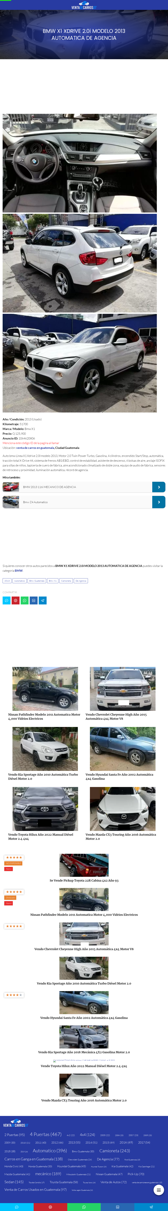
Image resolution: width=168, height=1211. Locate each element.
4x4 (87, 1134)
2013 (7, 580)
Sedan (14, 1181)
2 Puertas (14, 1135)
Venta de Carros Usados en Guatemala (35, 1189)
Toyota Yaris (89, 1182)
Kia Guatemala (122, 1166)
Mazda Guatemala (17, 1174)
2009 (9, 1142)
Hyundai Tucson (98, 1166)
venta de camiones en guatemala (147, 1182)
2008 (147, 1135)
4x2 (71, 1135)
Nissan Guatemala (109, 1174)
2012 (57, 1142)
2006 (119, 1135)
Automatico (19, 580)
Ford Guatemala (132, 1160)
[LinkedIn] (34, 600)
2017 (144, 1142)
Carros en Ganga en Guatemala (33, 1159)
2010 (25, 1142)
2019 (24, 1151)
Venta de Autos (114, 1182)
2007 (133, 1135)
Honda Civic (13, 1166)
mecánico (48, 1173)
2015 (109, 1142)
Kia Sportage (146, 1166)
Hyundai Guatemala (71, 1166)
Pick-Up (136, 1174)
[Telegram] (43, 600)
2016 (126, 1142)
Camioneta (66, 580)
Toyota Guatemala (64, 1182)
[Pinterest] (16, 600)
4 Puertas (46, 1134)
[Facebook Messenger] (6, 600)
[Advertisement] (84, 87)
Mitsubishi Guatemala (78, 1174)
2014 (91, 1142)
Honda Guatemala (40, 1166)
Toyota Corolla (37, 1182)
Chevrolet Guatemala (80, 1159)
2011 (40, 1142)
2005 (105, 1135)
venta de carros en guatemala (35, 447)
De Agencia (81, 580)
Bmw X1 (53, 580)
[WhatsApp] (25, 600)
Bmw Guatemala (36, 580)
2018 (9, 1151)
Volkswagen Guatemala (82, 1190)
